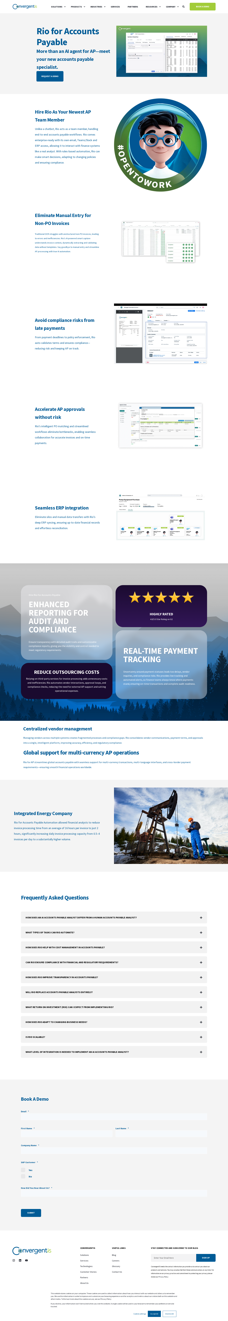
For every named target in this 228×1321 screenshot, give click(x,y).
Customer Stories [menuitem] (88, 1271)
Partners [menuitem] (133, 6)
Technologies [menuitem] (86, 1266)
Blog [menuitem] (114, 1255)
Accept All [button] (154, 1314)
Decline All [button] (169, 1314)
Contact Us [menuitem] (117, 1271)
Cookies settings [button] (139, 1314)
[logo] (31, 1251)
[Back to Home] (24, 6)
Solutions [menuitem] (56, 6)
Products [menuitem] (76, 6)
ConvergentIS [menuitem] (87, 1248)
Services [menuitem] (115, 6)
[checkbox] (114, 1173)
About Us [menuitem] (84, 1283)
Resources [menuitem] (151, 6)
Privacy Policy (164, 1277)
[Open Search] (183, 6)
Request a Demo (49, 76)
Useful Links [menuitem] (119, 1248)
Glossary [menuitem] (116, 1266)
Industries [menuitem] (96, 6)
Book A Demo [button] (202, 6)
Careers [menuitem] (115, 1260)
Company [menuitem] (170, 6)
